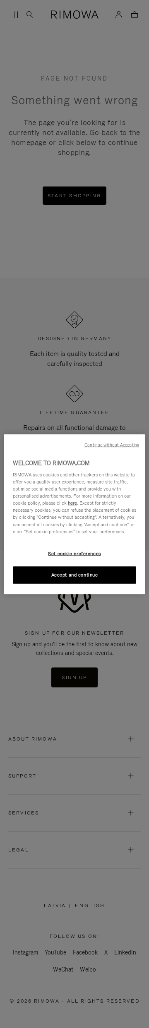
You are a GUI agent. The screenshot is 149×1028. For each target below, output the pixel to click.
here (72, 503)
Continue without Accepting (111, 444)
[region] (74, 514)
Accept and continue (74, 574)
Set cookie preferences (74, 553)
